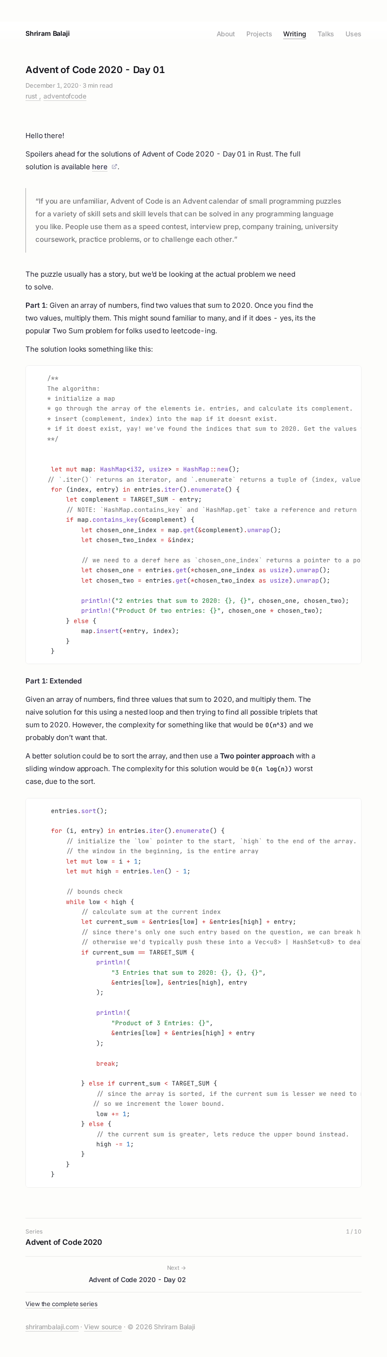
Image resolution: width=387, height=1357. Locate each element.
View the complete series (61, 1304)
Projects (259, 34)
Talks (326, 34)
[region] (193, 514)
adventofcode (64, 96)
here (100, 166)
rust (32, 96)
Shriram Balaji (47, 33)
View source (103, 1327)
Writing (294, 34)
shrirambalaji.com (51, 1327)
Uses (353, 34)
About (226, 34)
